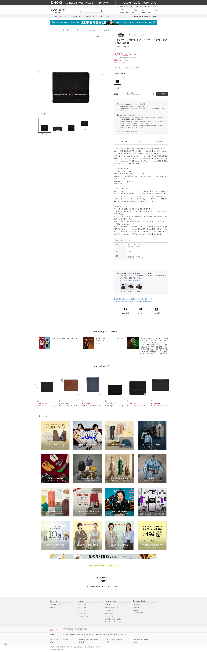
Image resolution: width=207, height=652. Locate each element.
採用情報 (98, 647)
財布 (78, 30)
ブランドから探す (82, 604)
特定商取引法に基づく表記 (113, 619)
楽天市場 (153, 6)
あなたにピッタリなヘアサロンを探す (60, 639)
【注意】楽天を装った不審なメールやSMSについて (104, 565)
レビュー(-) (159, 141)
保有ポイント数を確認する (141, 639)
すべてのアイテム (82, 616)
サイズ (141, 141)
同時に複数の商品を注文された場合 (123, 301)
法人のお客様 (109, 616)
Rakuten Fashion (43, 30)
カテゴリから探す (82, 610)
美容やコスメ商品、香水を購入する (88, 639)
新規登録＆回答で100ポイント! (128, 6)
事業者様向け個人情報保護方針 (75, 647)
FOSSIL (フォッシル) (55, 30)
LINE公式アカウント (139, 613)
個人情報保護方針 (60, 647)
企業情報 (52, 647)
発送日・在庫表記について (121, 299)
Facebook (136, 607)
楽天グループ (144, 6)
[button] (71, 72)
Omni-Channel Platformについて (115, 622)
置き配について (135, 299)
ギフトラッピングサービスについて (130, 281)
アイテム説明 (123, 141)
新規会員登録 (137, 604)
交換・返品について (146, 299)
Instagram (136, 610)
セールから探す (81, 613)
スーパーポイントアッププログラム (115, 604)
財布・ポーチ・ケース (69, 30)
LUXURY (52, 607)
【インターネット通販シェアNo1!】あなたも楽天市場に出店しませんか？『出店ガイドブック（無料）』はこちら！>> (94, 634)
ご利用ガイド (109, 610)
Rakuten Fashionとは (111, 607)
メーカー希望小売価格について (143, 301)
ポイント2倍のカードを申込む (115, 639)
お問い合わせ (109, 613)
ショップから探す (82, 607)
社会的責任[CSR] (89, 647)
